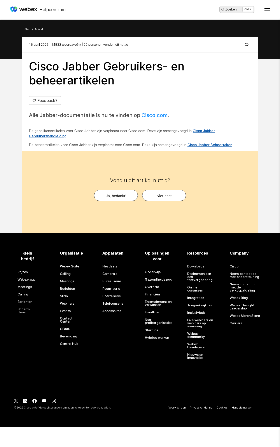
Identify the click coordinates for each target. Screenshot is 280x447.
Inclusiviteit (196, 312)
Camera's (109, 273)
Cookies (222, 407)
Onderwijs (152, 272)
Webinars (67, 303)
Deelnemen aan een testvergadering (200, 276)
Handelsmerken (242, 407)
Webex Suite (69, 266)
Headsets (109, 266)
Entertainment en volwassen (158, 303)
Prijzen (23, 272)
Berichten (25, 301)
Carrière (236, 323)
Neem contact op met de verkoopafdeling (243, 287)
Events (65, 311)
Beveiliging (68, 336)
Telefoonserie (112, 303)
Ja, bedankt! (116, 196)
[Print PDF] (246, 45)
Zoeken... (232, 9)
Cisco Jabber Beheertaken (209, 145)
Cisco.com (155, 115)
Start (27, 29)
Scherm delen (24, 311)
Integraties (195, 297)
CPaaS (65, 328)
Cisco (234, 266)
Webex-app (26, 279)
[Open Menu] (267, 9)
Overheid (152, 286)
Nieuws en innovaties (195, 356)
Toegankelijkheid (200, 305)
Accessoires (111, 311)
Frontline (151, 312)
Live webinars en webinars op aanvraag (200, 323)
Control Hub (69, 343)
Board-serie (111, 296)
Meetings (25, 286)
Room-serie (111, 288)
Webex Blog (239, 297)
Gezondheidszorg (158, 279)
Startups (151, 330)
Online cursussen (195, 289)
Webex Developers (196, 346)
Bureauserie (111, 281)
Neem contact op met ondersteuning (244, 275)
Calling (23, 294)
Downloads (195, 266)
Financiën (152, 294)
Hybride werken (157, 337)
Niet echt (164, 196)
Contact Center (66, 320)
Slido (64, 296)
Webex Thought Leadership (242, 307)
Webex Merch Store (245, 315)
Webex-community (196, 335)
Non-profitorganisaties (158, 321)
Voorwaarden (177, 407)
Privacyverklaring (201, 407)
